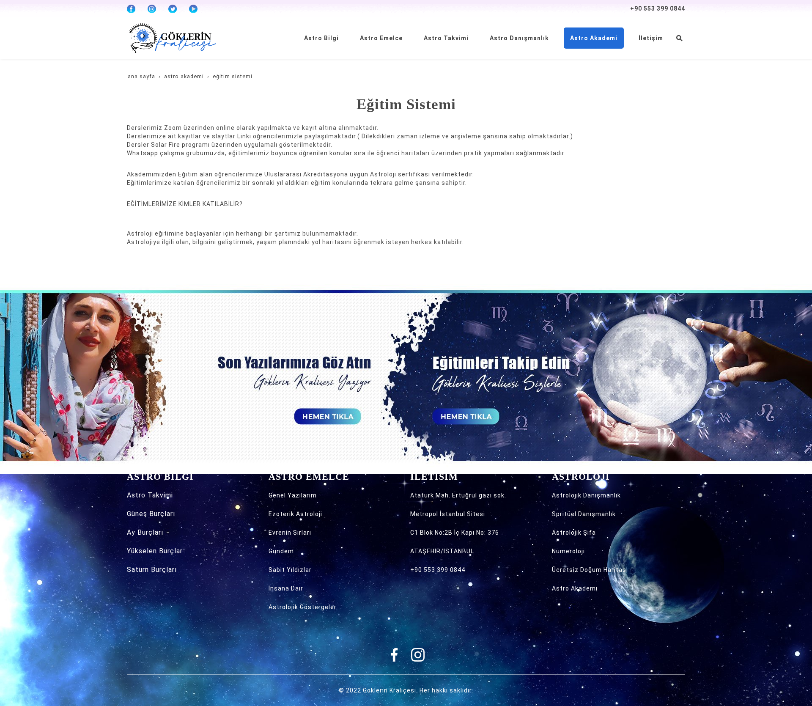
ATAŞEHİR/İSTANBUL (442, 551)
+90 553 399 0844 (657, 8)
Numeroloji (568, 551)
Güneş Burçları (151, 514)
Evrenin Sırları (290, 532)
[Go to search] (679, 38)
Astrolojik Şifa (574, 532)
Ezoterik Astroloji (295, 514)
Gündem (281, 551)
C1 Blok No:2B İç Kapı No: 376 (454, 532)
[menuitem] (321, 38)
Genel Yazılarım (293, 495)
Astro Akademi (575, 588)
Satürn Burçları (152, 570)
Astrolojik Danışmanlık (586, 495)
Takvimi (160, 495)
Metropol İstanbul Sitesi (447, 514)
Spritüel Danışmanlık (584, 514)
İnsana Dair (286, 588)
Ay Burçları (145, 532)
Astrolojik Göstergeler (303, 607)
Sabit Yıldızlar (290, 569)
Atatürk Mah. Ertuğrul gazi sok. (458, 495)
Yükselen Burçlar (155, 551)
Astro (137, 495)
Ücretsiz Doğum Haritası (590, 569)
